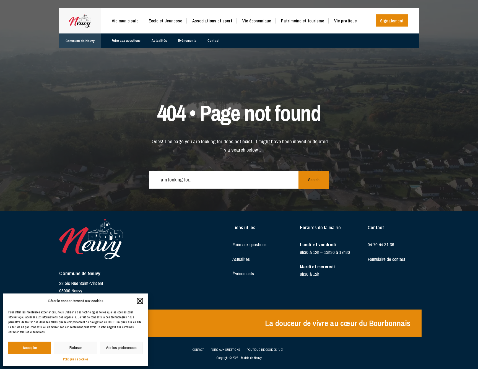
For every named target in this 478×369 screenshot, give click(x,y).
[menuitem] (127, 19)
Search (313, 180)
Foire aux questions (126, 40)
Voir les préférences (121, 347)
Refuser (75, 347)
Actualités (159, 40)
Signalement (392, 21)
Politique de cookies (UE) (265, 350)
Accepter (30, 347)
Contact (213, 40)
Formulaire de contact (386, 259)
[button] (140, 301)
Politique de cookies (75, 359)
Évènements (187, 40)
